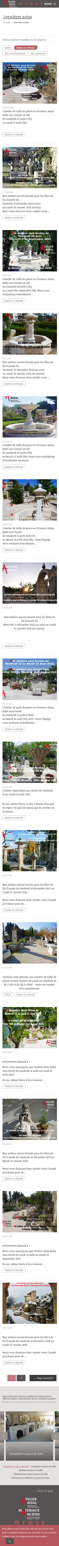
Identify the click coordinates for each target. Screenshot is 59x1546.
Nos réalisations (15, 53)
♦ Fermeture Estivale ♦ (15, 1061)
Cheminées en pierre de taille (26, 1454)
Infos (8, 47)
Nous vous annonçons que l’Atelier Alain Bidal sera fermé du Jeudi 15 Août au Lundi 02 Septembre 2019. (29, 1254)
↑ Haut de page (45, 1491)
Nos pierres (38, 53)
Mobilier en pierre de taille (31, 1470)
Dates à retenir (25, 47)
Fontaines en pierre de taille (43, 1466)
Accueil (6, 22)
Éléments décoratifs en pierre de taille (31, 1474)
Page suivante (45, 1378)
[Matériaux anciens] (29, 1513)
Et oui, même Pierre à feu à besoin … (24, 1080)
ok (10, 1541)
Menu (48, 4)
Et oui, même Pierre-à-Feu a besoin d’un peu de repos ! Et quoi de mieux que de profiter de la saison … (28, 807)
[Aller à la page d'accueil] (11, 4)
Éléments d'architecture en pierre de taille (30, 1477)
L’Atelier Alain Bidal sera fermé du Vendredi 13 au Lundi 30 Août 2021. (28, 792)
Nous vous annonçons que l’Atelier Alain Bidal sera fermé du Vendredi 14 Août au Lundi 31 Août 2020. (29, 1070)
